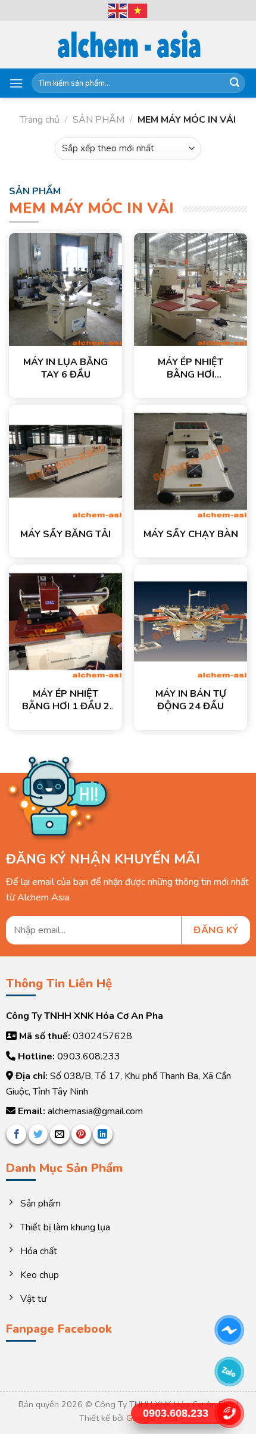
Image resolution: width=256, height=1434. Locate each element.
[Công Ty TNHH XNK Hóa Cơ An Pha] (128, 45)
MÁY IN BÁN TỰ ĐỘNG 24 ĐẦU (190, 700)
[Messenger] (229, 1330)
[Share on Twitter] (38, 1134)
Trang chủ (40, 119)
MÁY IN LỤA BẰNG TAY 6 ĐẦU (65, 368)
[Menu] (16, 83)
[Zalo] (229, 1371)
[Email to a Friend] (60, 1134)
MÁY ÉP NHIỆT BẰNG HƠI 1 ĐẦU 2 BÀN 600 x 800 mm (65, 700)
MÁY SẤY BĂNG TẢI (65, 534)
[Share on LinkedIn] (103, 1134)
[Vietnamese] (138, 9)
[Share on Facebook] (16, 1134)
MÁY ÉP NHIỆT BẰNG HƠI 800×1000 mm (190, 368)
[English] (118, 9)
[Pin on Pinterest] (81, 1134)
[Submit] (234, 83)
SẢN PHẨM (98, 119)
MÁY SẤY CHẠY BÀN (190, 534)
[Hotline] (229, 1413)
